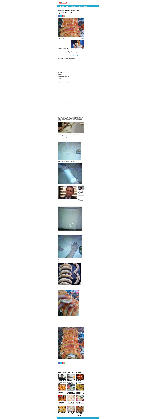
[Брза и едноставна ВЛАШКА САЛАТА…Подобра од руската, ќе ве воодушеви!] (80, 398)
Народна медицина (74, 6)
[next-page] (83, 372)
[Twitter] (61, 16)
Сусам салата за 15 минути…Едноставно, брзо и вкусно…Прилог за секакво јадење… (71, 402)
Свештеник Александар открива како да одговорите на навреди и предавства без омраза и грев (62, 382)
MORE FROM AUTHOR (76, 372)
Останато (85, 6)
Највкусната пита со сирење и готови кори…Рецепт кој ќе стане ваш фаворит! (62, 413)
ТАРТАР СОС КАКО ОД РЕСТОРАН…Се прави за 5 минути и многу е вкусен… (71, 413)
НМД (59, 13)
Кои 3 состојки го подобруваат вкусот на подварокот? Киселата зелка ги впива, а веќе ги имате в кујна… (80, 382)
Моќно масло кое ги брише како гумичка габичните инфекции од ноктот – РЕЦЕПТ (78, 368)
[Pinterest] (62, 16)
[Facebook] (59, 16)
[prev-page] (82, 372)
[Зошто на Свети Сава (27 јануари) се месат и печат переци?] (62, 387)
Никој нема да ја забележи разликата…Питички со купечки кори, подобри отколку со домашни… (80, 392)
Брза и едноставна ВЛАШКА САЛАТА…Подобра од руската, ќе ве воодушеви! (80, 402)
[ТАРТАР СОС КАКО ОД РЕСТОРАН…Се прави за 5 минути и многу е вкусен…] (71, 409)
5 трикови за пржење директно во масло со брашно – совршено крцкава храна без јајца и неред (71, 392)
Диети (63, 6)
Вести (60, 6)
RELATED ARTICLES (64, 372)
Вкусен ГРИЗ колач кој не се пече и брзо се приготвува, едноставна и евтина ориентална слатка (63, 368)
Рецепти (80, 6)
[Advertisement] (71, 65)
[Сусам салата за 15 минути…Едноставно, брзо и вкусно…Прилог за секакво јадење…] (71, 398)
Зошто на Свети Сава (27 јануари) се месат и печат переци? (62, 392)
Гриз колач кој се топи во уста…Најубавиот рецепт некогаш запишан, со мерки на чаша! (62, 403)
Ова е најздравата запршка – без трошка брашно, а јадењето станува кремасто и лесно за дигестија (70, 382)
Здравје (67, 6)
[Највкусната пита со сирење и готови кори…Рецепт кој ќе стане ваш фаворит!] (62, 409)
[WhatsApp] (64, 16)
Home (59, 8)
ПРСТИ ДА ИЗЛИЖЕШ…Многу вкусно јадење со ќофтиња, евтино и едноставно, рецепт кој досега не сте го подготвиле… (80, 414)
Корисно (68, 379)
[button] (97, 6)
